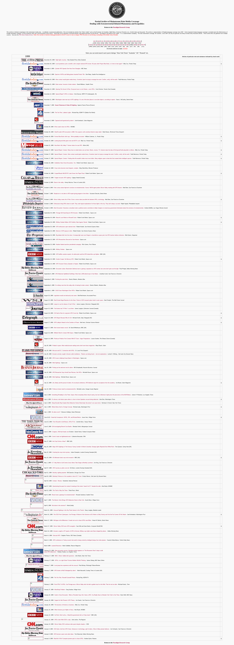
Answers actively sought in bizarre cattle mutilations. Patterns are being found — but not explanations (79, 354)
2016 (121, 41)
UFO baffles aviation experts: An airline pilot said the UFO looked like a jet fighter (77, 254)
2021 (102, 41)
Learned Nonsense (56, 545)
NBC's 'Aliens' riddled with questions (64, 556)
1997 (138, 44)
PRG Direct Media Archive (26, 35)
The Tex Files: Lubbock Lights (63, 112)
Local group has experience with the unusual (66, 565)
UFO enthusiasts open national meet (65, 226)
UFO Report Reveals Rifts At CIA (63, 317)
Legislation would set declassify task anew (65, 295)
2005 (109, 44)
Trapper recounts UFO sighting (62, 177)
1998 (134, 44)
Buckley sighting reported (59, 472)
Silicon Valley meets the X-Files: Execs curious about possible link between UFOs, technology (79, 199)
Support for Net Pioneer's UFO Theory (64, 600)
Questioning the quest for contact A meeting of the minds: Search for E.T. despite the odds (77, 486)
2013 (132, 41)
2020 (106, 41)
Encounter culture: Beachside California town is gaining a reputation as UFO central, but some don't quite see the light (87, 268)
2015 (125, 41)
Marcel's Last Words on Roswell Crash (66, 217)
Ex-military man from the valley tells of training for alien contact (72, 285)
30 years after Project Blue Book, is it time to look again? (107, 63)
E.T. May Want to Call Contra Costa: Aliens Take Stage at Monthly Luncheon (72, 462)
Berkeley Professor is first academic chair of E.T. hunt (67, 476)
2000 (127, 44)
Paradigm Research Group (121, 27)
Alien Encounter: (58, 208)
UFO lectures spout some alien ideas (63, 634)
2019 (110, 41)
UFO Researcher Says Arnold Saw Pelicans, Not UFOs (67, 372)
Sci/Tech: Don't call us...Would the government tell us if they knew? (72, 615)
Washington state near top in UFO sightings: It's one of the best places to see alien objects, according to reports (85, 99)
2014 (129, 41)
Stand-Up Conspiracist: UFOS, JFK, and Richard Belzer (66, 417)
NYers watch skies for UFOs (62, 126)
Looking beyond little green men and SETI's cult (67, 140)
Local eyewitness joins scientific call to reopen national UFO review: (74, 63)
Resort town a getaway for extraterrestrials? (63, 494)
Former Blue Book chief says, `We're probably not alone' (69, 136)
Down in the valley (59, 182)
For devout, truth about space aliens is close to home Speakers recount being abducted (75, 399)
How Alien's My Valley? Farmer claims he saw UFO (68, 145)
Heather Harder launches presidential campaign (68, 244)
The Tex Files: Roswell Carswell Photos (64, 577)
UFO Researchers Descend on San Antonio (67, 239)
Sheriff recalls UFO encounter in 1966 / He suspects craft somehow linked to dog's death (78, 132)
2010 (90, 44)
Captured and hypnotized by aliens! (64, 120)
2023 (94, 41)
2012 (136, 41)
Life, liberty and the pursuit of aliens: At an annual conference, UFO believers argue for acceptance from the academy (83, 382)
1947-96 (143, 44)
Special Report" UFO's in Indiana (64, 94)
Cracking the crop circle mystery (61, 452)
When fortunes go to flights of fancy (63, 609)
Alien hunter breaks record (61, 327)
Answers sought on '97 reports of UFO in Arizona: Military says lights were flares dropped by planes (79, 531)
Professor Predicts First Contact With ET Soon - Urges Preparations (72, 338)
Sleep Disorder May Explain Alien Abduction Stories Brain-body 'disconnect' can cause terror (76, 403)
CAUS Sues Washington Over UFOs (65, 290)
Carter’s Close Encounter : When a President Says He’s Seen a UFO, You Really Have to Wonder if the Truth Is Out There (86, 595)
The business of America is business (64, 604)
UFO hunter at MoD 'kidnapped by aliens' (65, 570)
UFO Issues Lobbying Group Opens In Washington (65, 358)
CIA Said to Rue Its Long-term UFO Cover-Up (66, 313)
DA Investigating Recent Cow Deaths (62, 426)
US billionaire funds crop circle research (63, 457)
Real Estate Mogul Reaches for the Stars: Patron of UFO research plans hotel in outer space (78, 300)
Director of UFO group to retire (64, 231)
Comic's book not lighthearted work (61, 436)
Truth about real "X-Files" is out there (64, 308)
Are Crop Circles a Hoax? (59, 441)
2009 (94, 44)
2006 (105, 44)
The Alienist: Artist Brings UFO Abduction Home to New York (68, 500)
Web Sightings (56, 362)
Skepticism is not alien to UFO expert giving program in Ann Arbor (71, 193)
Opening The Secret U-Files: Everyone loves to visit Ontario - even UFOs (75, 89)
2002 (120, 44)
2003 (116, 44)
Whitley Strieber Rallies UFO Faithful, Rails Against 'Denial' (71, 222)
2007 (102, 44)
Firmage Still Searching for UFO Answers (67, 213)
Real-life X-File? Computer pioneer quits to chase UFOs (68, 638)
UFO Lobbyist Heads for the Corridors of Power (66, 322)
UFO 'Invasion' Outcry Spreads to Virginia (67, 263)
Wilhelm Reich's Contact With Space (63, 333)
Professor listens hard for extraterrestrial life (64, 389)
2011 (139, 41)
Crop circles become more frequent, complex (66, 168)
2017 (117, 41)
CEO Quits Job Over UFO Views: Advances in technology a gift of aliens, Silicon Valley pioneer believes (81, 629)
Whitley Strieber (60, 249)
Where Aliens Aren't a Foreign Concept (62, 407)
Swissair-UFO (56, 535)
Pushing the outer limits (61, 279)
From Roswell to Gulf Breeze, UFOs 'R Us (64, 421)
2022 (98, 41)
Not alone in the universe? (59, 505)
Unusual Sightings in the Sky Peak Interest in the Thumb (69, 510)
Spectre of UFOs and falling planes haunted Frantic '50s (70, 74)
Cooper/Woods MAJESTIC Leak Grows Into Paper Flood (69, 173)
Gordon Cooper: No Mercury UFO (65, 259)
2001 (123, 44)
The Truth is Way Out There (60, 490)
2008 (98, 44)
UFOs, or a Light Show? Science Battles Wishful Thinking (70, 560)
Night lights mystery (61, 60)
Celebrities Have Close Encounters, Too (65, 163)
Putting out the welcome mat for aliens (62, 367)
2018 (113, 41)
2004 (113, 44)
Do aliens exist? (56, 412)
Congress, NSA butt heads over (60, 431)
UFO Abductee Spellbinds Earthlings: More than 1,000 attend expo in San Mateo (76, 274)
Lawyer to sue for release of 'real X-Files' (65, 304)
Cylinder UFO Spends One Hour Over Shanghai (67, 68)
